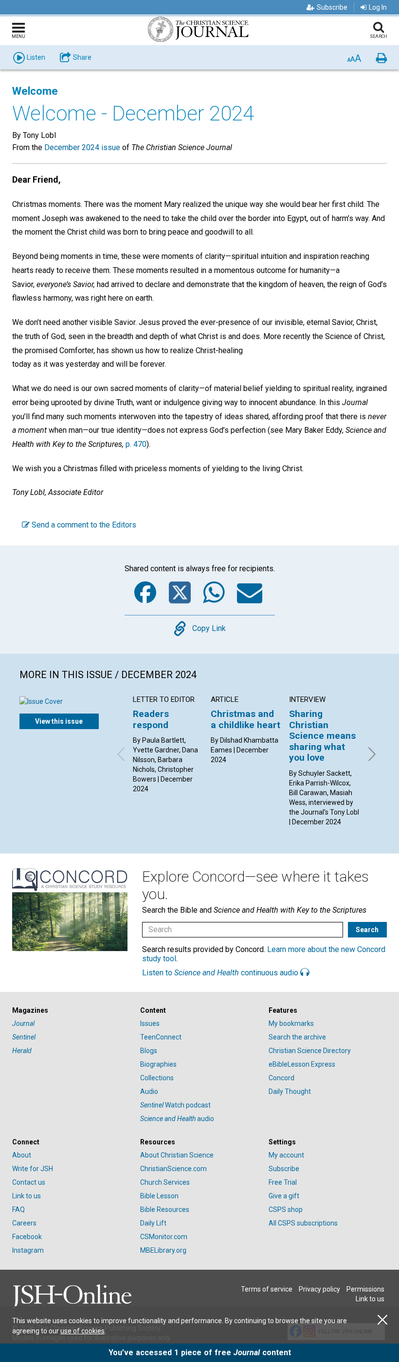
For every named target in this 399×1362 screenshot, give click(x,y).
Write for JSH (32, 1169)
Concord (281, 1078)
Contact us (28, 1182)
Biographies (158, 1064)
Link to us (26, 1196)
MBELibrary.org (163, 1250)
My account (286, 1155)
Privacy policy (319, 1289)
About (21, 1155)
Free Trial (283, 1182)
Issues (150, 1023)
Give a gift (284, 1196)
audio (177, 1119)
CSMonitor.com (163, 1237)
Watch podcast (175, 1105)
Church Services (165, 1182)
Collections (157, 1078)
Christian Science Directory (310, 1051)
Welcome (35, 91)
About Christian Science (177, 1155)
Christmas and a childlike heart (245, 719)
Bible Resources (164, 1209)
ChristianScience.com (173, 1169)
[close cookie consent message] (382, 1320)
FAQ (18, 1209)
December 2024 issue (82, 147)
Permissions (365, 1289)
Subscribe (332, 7)
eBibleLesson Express (302, 1064)
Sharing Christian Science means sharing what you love (322, 735)
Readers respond (151, 719)
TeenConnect (160, 1037)
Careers (24, 1223)
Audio (149, 1091)
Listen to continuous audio (221, 972)
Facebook (27, 1237)
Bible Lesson (159, 1196)
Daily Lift (153, 1223)
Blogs (148, 1051)
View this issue (59, 721)
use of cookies (82, 1331)
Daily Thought (290, 1091)
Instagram (28, 1250)
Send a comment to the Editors (83, 524)
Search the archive (297, 1037)
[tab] (71, 1010)
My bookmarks (291, 1023)
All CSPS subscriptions (303, 1223)
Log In (378, 7)
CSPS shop (286, 1209)
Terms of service (266, 1289)
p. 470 (136, 444)
